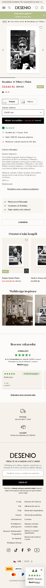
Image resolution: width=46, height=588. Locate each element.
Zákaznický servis (32, 506)
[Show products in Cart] (42, 8)
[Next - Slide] (43, 50)
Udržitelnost (16, 519)
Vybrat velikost (9, 107)
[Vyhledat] (9, 8)
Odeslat (23, 482)
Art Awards (16, 538)
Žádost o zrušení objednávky (32, 532)
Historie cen (7, 184)
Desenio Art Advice (33, 502)
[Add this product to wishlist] (41, 27)
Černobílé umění (17, 22)
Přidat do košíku (23, 120)
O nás (18, 502)
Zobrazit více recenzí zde (23, 395)
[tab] (7, 77)
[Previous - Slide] (3, 50)
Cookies (28, 519)
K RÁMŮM (23, 222)
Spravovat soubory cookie (33, 538)
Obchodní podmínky (33, 515)
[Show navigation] (4, 8)
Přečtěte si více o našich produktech (23, 189)
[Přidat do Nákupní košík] (26, 271)
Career (18, 515)
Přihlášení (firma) (14, 543)
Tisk (19, 506)
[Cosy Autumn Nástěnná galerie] (17, 310)
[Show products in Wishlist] (36, 8)
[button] (34, 576)
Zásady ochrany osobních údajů (23, 488)
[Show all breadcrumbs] (4, 21)
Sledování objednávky (34, 510)
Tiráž (19, 510)
